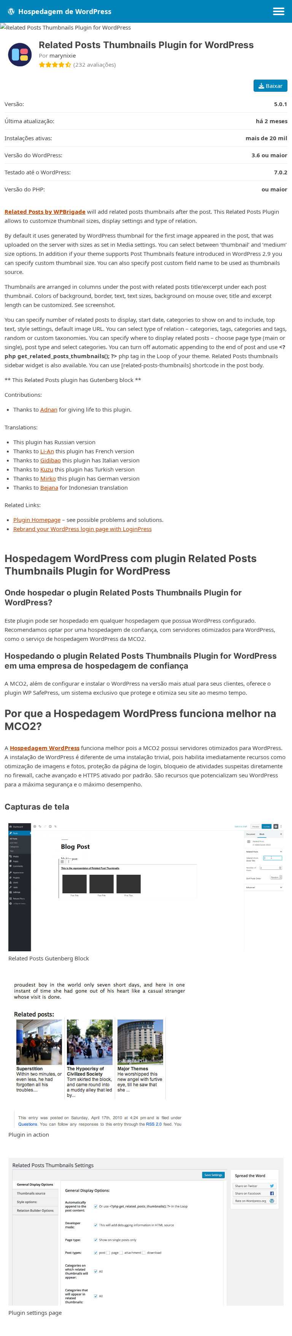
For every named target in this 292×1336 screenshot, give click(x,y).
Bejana (49, 487)
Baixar (273, 85)
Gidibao (50, 460)
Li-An (47, 451)
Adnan (48, 409)
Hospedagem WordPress (44, 748)
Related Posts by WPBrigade (45, 211)
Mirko (48, 478)
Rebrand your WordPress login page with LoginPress (82, 529)
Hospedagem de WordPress (63, 11)
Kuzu (46, 469)
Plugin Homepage (36, 519)
